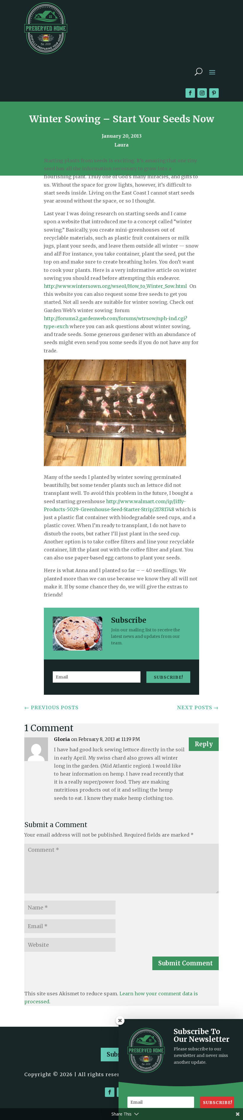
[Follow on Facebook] (190, 93)
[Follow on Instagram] (202, 93)
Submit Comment (185, 963)
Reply (204, 744)
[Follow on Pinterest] (214, 93)
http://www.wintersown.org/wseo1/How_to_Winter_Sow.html (115, 286)
